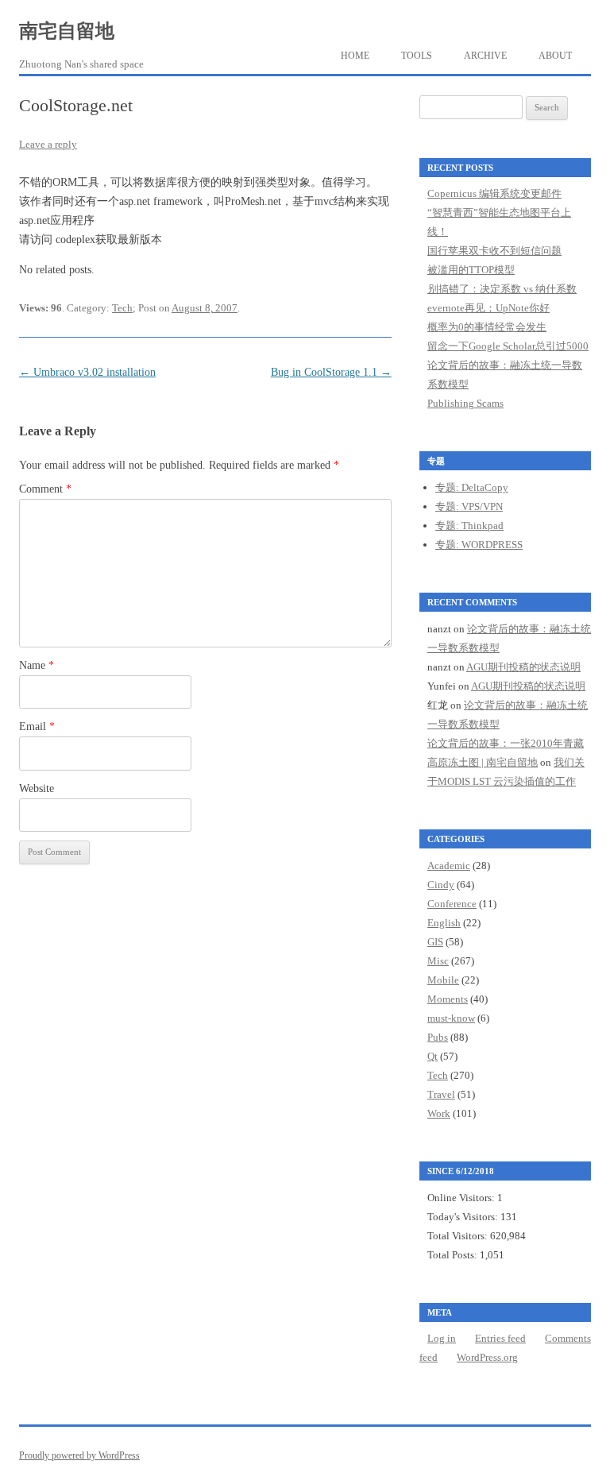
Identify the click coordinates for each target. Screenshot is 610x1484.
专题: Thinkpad (469, 525)
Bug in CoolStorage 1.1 (331, 372)
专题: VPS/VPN (469, 506)
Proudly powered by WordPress (79, 1455)
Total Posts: (453, 1255)
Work (438, 1113)
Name (36, 665)
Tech (122, 308)
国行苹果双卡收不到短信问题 (494, 251)
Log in (441, 1338)
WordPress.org (487, 1357)
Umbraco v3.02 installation (87, 372)
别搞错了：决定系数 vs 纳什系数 (502, 289)
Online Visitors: (462, 1198)
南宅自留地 (66, 31)
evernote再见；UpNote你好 (488, 308)
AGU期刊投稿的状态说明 (523, 667)
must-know (451, 1018)
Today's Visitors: (463, 1217)
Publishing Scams (465, 403)
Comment (45, 489)
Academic (448, 865)
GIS (435, 942)
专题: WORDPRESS (479, 545)
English (444, 923)
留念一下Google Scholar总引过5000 (508, 346)
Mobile (443, 980)
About (555, 55)
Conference (452, 904)
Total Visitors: (458, 1236)
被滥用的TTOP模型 (471, 270)
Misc (438, 961)
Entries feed (500, 1338)
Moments (447, 999)
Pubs (437, 1037)
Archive (485, 55)
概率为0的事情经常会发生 (486, 327)
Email (37, 726)
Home (355, 55)
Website (36, 788)
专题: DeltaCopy (471, 487)
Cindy (440, 885)
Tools (416, 55)
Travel (441, 1094)
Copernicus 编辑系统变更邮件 (494, 193)
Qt (432, 1056)
